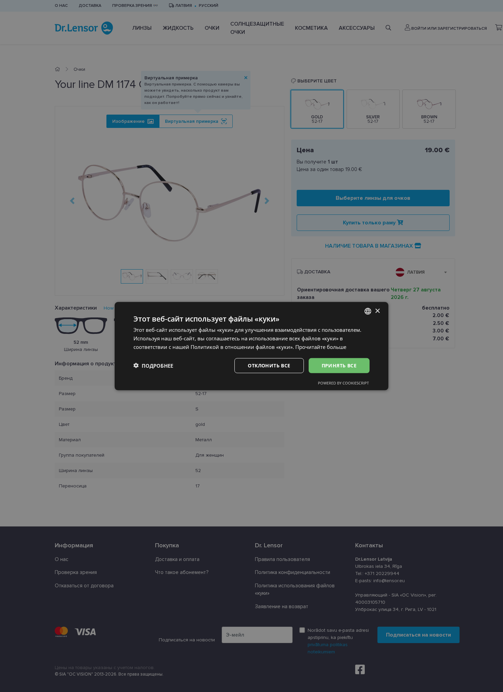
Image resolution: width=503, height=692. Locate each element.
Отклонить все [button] (269, 365)
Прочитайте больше (320, 346)
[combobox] (367, 311)
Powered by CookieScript (343, 383)
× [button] (377, 310)
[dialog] (251, 346)
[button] (153, 365)
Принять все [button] (339, 365)
